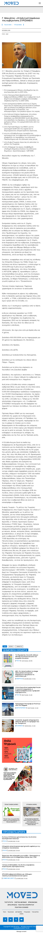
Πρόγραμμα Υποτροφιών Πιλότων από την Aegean (27, 704)
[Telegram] (27, 39)
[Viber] (32, 39)
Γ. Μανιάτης (18, 646)
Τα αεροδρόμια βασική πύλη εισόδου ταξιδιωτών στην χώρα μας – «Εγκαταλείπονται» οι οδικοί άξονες (32, 821)
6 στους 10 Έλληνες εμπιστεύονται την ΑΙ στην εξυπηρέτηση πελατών (19, 838)
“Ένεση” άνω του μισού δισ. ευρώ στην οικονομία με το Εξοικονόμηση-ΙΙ (11, 820)
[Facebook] (4, 39)
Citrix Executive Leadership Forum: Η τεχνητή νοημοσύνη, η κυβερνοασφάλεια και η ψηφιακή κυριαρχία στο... (28, 689)
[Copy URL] (36, 39)
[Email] (22, 39)
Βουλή (11, 646)
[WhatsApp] (13, 39)
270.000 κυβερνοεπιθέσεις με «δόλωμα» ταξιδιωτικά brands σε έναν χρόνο (17, 875)
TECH (18, 660)
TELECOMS (8, 24)
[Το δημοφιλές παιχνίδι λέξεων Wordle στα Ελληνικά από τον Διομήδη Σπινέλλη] (8, 660)
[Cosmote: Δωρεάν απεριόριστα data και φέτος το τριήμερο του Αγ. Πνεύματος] (8, 725)
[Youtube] (21, 919)
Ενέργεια (19, 678)
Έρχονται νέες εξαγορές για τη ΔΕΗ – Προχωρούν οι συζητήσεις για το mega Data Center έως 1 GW (21, 856)
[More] (41, 39)
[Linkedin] (18, 39)
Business (19, 725)
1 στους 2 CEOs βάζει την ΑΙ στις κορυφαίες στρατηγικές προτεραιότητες (18, 866)
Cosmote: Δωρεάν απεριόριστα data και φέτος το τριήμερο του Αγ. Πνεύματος (27, 721)
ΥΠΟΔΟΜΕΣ (18, 24)
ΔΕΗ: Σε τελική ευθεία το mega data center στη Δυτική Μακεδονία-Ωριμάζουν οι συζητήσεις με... (26, 673)
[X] (9, 39)
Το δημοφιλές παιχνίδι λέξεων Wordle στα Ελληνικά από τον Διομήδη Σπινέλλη (26, 656)
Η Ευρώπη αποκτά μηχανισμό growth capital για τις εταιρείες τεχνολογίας (21, 847)
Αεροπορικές (21, 708)
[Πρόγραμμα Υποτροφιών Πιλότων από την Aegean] (8, 709)
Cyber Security (9, 878)
